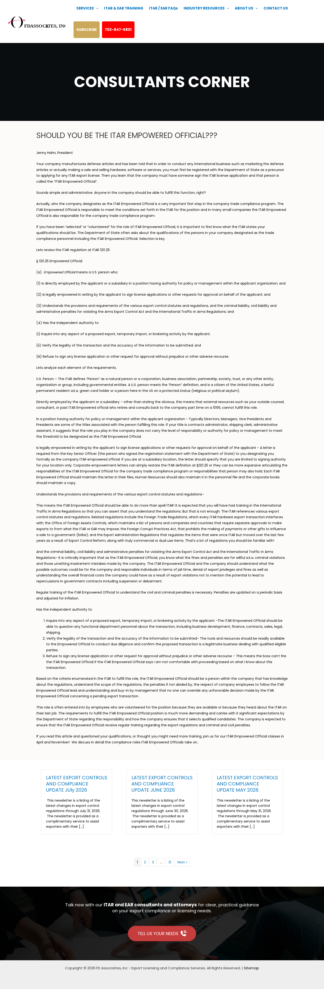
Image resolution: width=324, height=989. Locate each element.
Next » (182, 862)
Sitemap (251, 967)
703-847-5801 (118, 29)
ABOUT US (244, 8)
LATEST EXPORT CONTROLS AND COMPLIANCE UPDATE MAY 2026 (247, 783)
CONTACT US (276, 8)
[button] (96, 8)
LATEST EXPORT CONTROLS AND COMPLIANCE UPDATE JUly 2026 (76, 783)
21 (169, 862)
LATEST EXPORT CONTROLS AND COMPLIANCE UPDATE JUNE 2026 (162, 783)
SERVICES (85, 8)
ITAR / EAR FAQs (163, 8)
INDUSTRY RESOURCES (204, 8)
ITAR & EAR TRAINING (123, 8)
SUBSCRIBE (86, 29)
